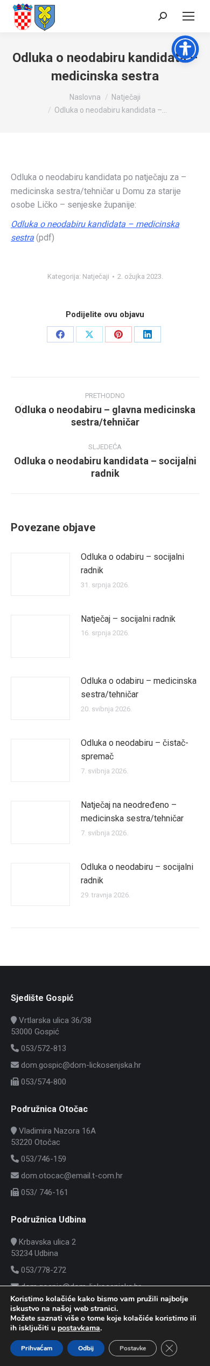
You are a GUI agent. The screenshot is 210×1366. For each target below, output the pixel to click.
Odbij (86, 1348)
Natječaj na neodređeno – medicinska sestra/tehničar (132, 812)
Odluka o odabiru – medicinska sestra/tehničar (139, 688)
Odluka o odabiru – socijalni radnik (132, 564)
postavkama (79, 1328)
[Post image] (40, 574)
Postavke (133, 1348)
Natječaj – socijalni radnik (128, 619)
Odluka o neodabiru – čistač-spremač (134, 750)
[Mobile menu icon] (188, 16)
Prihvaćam (36, 1348)
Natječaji (95, 276)
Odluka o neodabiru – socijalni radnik (137, 874)
